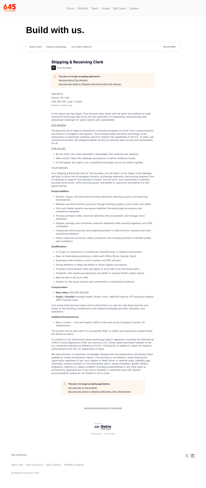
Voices (106, 8)
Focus (70, 8)
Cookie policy (109, 434)
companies (56, 46)
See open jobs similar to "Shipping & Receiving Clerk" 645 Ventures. (90, 84)
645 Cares (119, 8)
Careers (134, 8)
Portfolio (83, 8)
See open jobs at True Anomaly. (73, 80)
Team (94, 8)
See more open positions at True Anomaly (103, 408)
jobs (35, 46)
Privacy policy (96, 434)
